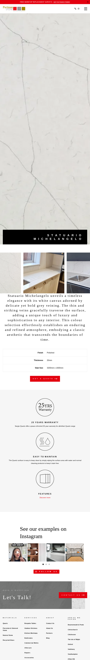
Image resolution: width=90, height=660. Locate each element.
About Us (49, 628)
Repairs (27, 653)
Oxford (70, 644)
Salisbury (71, 649)
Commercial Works (31, 643)
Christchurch (72, 630)
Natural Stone (8, 635)
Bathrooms (28, 638)
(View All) (71, 659)
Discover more (45, 497)
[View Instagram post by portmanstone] (25, 559)
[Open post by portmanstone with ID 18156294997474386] (18, 552)
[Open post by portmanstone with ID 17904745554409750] (56, 552)
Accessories (29, 657)
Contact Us (50, 623)
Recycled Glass (8, 640)
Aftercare (28, 648)
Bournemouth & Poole (76, 625)
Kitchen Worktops (31, 633)
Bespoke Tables (30, 623)
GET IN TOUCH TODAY (62, 2)
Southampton (73, 654)
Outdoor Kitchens (30, 628)
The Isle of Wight (74, 639)
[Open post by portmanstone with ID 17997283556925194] (37, 552)
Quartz (5, 623)
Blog (47, 638)
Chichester (72, 634)
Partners (49, 633)
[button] (9, 552)
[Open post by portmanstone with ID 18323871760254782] (75, 552)
